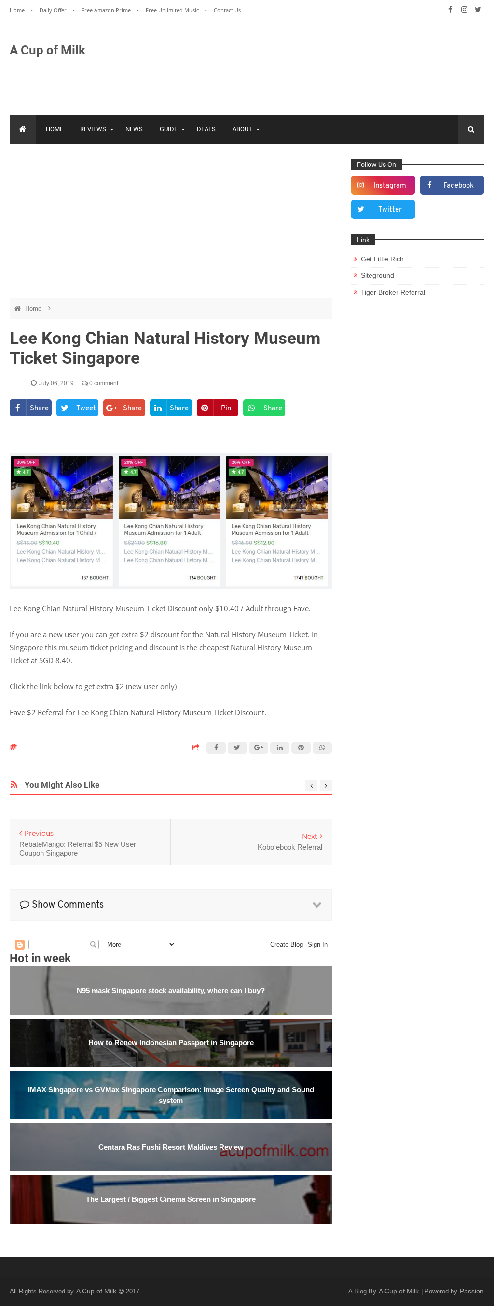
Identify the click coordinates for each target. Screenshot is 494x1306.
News (134, 129)
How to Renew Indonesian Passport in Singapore (171, 1042)
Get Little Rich (382, 259)
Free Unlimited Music (173, 10)
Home (18, 10)
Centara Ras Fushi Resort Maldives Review (171, 1147)
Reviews (93, 129)
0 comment (103, 383)
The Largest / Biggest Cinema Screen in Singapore (171, 1199)
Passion (472, 1291)
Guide (169, 129)
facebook (458, 186)
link (46, 686)
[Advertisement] (308, 65)
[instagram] (464, 9)
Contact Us (227, 10)
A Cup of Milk (47, 50)
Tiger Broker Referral (393, 292)
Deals (206, 129)
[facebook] (450, 9)
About (242, 129)
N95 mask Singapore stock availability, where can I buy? (171, 990)
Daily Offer (54, 10)
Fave (301, 608)
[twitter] (478, 9)
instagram (389, 186)
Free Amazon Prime (107, 10)
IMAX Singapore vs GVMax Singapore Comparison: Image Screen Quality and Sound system (171, 1095)
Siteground (377, 275)
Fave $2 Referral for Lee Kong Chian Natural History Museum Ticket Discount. (139, 712)
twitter (390, 210)
